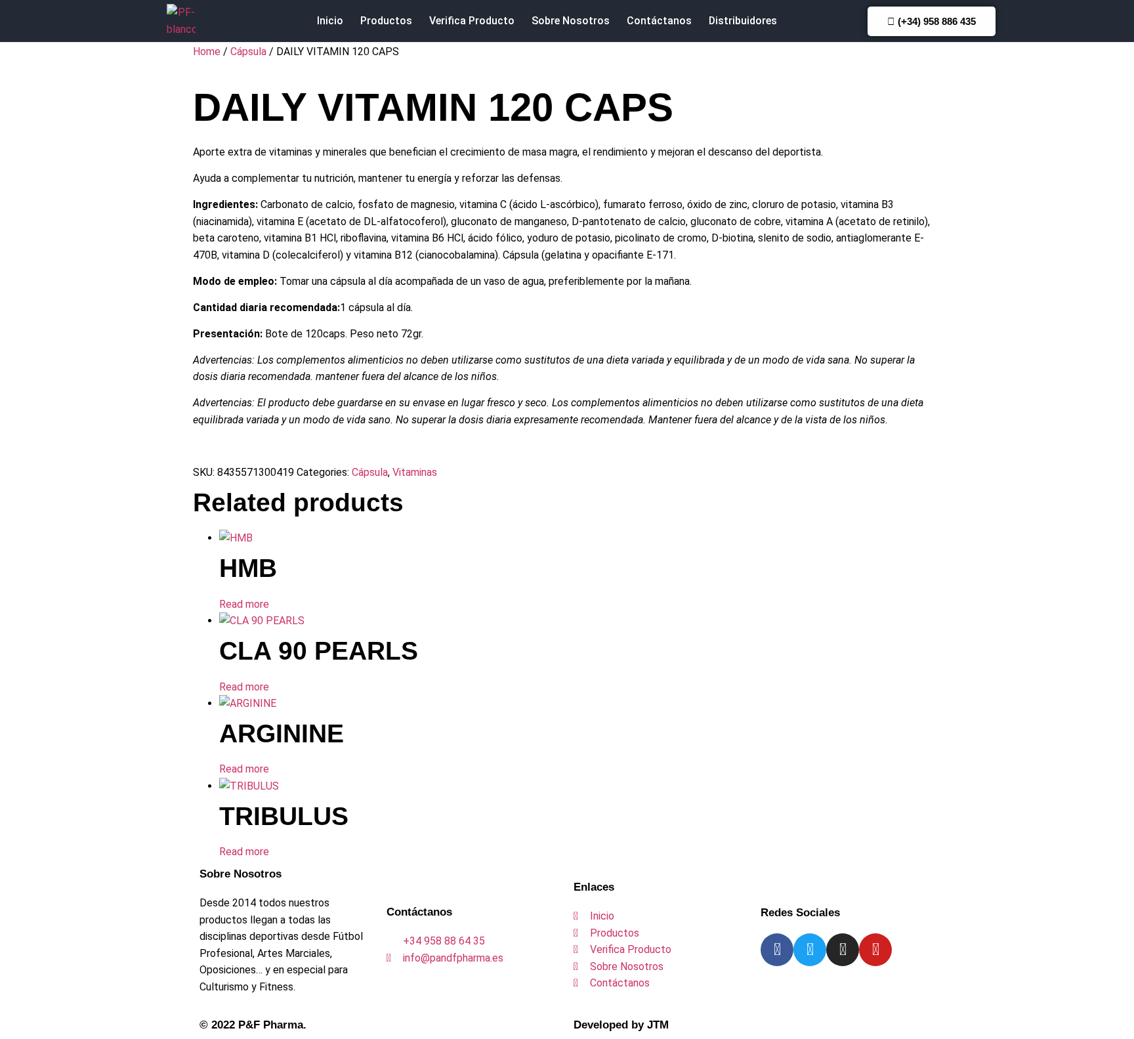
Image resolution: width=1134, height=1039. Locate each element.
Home (206, 51)
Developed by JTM (621, 1025)
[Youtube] (875, 949)
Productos (386, 20)
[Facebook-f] (777, 949)
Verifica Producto (471, 20)
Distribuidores (743, 20)
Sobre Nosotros (571, 20)
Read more (244, 604)
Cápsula (248, 51)
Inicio (330, 20)
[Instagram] (842, 949)
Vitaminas (414, 472)
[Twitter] (809, 949)
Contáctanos (659, 20)
